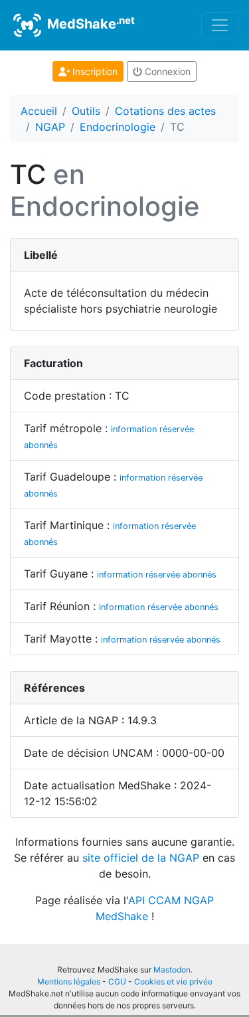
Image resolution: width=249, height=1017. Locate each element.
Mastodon (172, 970)
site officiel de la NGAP (140, 857)
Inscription (94, 71)
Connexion (166, 71)
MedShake (89, 23)
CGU (117, 981)
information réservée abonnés (156, 575)
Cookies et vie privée (173, 981)
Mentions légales (68, 981)
